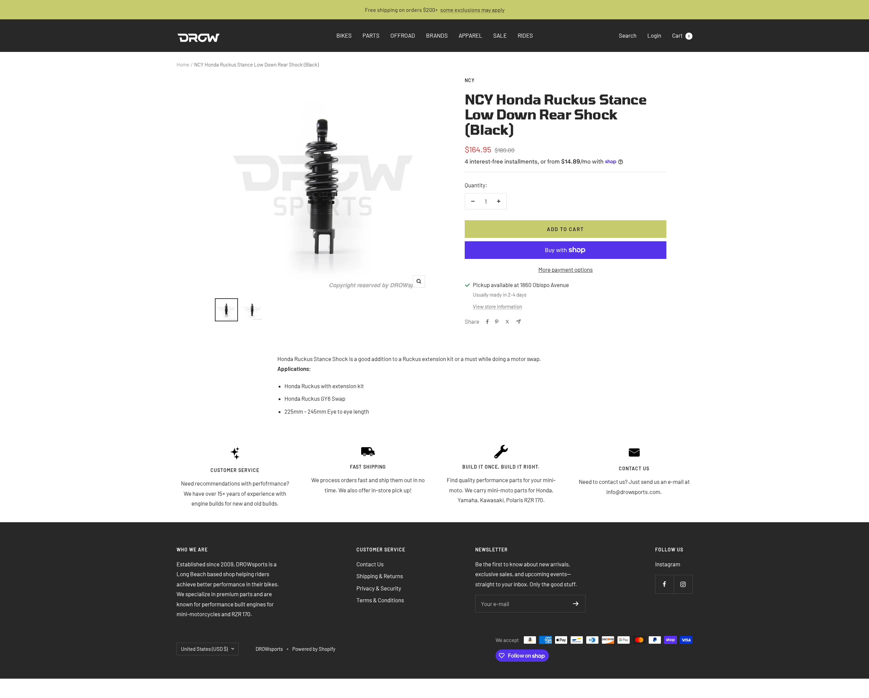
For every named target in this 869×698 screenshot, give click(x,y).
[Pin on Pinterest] (496, 321)
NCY (470, 80)
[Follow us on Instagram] (683, 584)
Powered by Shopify (313, 649)
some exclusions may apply (472, 9)
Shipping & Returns (379, 575)
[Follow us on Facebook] (664, 584)
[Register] (576, 603)
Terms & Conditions (380, 600)
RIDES (525, 35)
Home (183, 64)
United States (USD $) (204, 649)
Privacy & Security (378, 588)
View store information (497, 306)
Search (627, 35)
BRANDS (437, 35)
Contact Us (370, 564)
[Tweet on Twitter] (507, 321)
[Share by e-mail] (518, 321)
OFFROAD (402, 35)
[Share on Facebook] (487, 321)
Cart (681, 35)
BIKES (344, 35)
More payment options (565, 269)
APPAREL (470, 35)
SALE (500, 35)
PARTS (371, 35)
